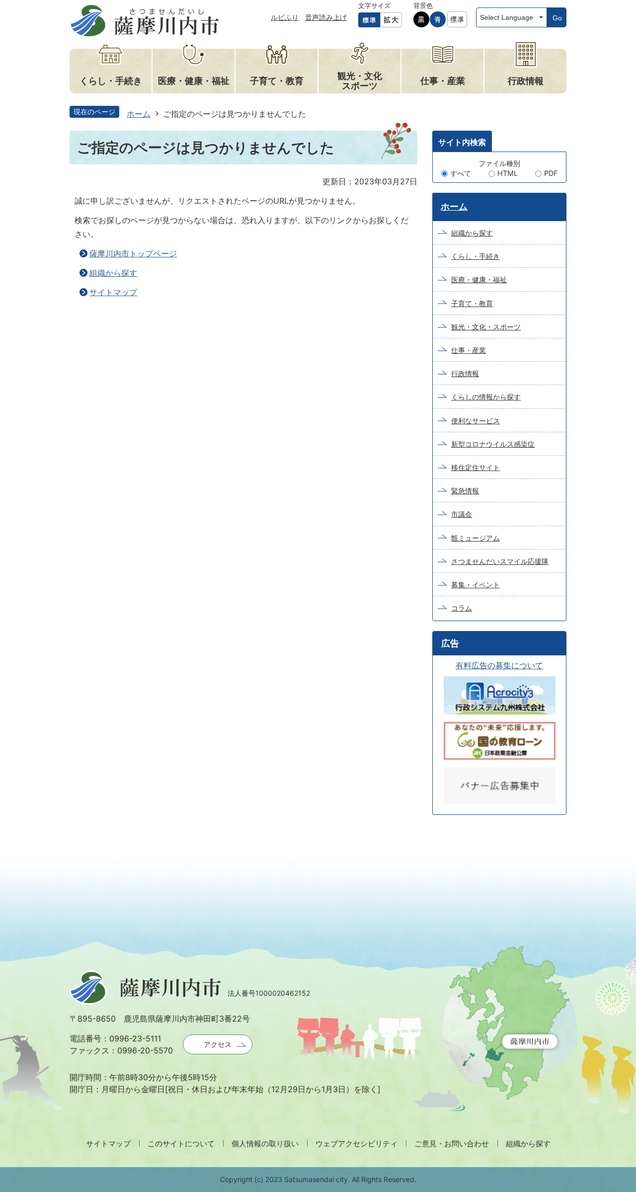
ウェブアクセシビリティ (357, 1143)
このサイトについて (181, 1143)
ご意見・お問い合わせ (451, 1143)
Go (557, 18)
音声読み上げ (326, 17)
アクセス (218, 1044)
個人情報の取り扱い (265, 1143)
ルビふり (285, 17)
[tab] (462, 141)
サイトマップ (113, 292)
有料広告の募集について (499, 665)
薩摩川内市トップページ (133, 253)
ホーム (139, 114)
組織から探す (113, 273)
